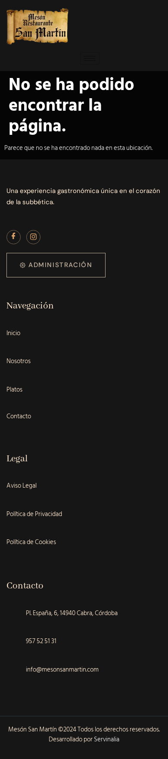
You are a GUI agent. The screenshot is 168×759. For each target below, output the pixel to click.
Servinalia (106, 739)
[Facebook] (13, 237)
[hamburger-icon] (90, 58)
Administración (60, 265)
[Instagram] (33, 237)
